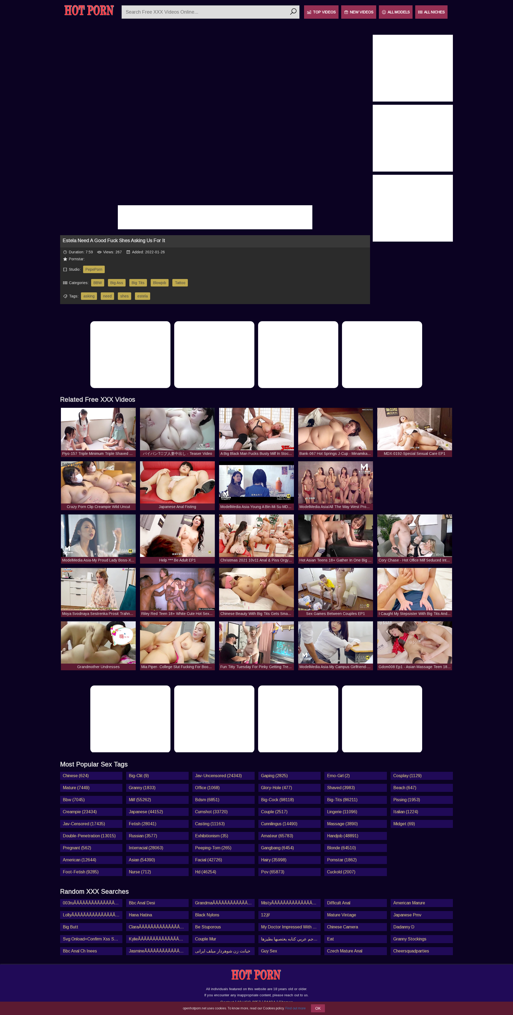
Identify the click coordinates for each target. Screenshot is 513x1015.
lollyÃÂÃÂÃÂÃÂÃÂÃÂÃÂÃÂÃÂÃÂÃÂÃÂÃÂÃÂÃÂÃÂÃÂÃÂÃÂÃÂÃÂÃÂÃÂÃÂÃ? (92, 915)
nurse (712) (140, 872)
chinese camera (342, 927)
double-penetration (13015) (89, 836)
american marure (409, 903)
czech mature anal (344, 951)
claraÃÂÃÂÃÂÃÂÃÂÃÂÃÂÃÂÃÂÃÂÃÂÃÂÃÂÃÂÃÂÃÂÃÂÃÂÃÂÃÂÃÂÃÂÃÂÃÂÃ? (158, 927)
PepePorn (94, 269)
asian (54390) (142, 860)
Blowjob (159, 283)
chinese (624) (76, 775)
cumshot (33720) (211, 811)
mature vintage (341, 915)
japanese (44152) (146, 811)
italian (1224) (405, 811)
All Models (399, 12)
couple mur (205, 939)
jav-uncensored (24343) (218, 775)
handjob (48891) (342, 836)
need (107, 296)
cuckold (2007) (341, 872)
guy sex (269, 951)
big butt (70, 927)
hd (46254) (205, 872)
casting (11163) (210, 824)
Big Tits (138, 283)
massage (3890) (342, 824)
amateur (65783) (277, 836)
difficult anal (338, 903)
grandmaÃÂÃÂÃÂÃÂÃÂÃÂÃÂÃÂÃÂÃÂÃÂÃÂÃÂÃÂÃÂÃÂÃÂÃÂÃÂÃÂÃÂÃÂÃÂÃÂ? (225, 903)
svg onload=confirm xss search (92, 939)
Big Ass (116, 283)
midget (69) (404, 824)
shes (124, 296)
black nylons (207, 915)
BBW (98, 283)
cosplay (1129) (407, 775)
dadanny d (403, 927)
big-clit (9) (139, 775)
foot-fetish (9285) (81, 872)
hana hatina (140, 915)
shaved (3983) (341, 787)
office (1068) (207, 787)
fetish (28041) (142, 824)
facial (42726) (208, 860)
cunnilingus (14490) (279, 824)
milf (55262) (140, 799)
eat (330, 939)
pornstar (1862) (342, 860)
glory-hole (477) (276, 787)
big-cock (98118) (277, 799)
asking (89, 296)
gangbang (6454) (277, 848)
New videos (362, 12)
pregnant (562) (77, 848)
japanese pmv (407, 915)
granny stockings (409, 939)
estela (142, 296)
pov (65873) (272, 872)
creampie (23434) (80, 811)
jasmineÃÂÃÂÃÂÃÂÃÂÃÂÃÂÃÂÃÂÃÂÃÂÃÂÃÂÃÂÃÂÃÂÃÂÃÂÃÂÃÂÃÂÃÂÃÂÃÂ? (158, 951)
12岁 (265, 915)
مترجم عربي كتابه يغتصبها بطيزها (290, 939)
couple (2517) (274, 811)
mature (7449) (76, 787)
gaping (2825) (274, 775)
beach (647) (404, 787)
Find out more (295, 1008)
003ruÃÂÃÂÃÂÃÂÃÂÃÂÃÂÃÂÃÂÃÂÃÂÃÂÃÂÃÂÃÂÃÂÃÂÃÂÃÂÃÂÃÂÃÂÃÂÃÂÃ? (92, 903)
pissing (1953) (406, 799)
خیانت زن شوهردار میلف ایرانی (222, 951)
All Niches (434, 12)
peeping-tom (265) (213, 848)
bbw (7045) (74, 799)
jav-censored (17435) (84, 824)
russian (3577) (143, 836)
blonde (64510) (341, 848)
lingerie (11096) (342, 811)
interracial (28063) (146, 848)
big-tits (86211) (342, 799)
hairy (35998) (273, 860)
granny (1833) (142, 787)
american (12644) (79, 860)
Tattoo (180, 283)
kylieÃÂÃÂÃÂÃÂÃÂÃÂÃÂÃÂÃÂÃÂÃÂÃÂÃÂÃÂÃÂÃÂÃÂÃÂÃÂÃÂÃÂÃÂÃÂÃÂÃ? (158, 939)
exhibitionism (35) (211, 836)
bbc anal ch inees (80, 951)
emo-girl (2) (338, 775)
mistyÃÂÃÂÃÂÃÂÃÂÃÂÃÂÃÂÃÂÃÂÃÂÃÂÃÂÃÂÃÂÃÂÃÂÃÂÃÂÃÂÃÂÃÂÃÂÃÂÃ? (291, 903)
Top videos (324, 12)
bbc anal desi (142, 903)
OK (318, 1008)
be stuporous (208, 927)
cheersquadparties (411, 951)
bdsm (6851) (207, 799)
